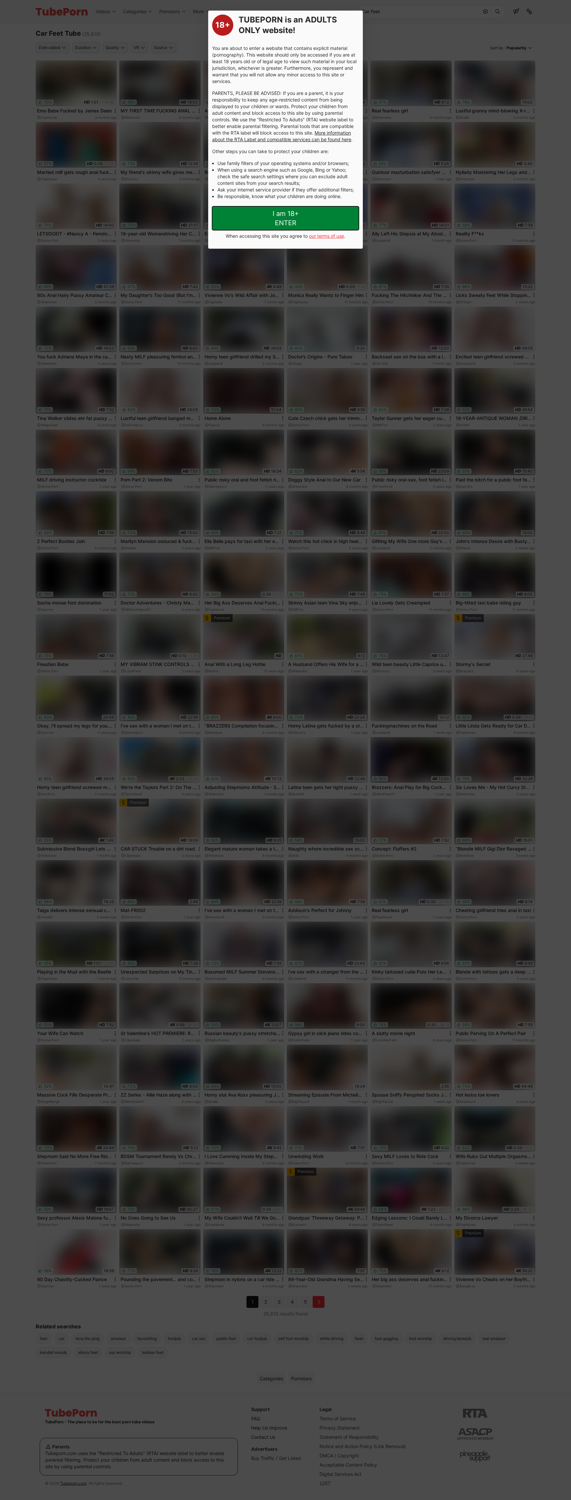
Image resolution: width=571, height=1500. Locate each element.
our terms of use (326, 236)
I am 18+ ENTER (286, 218)
